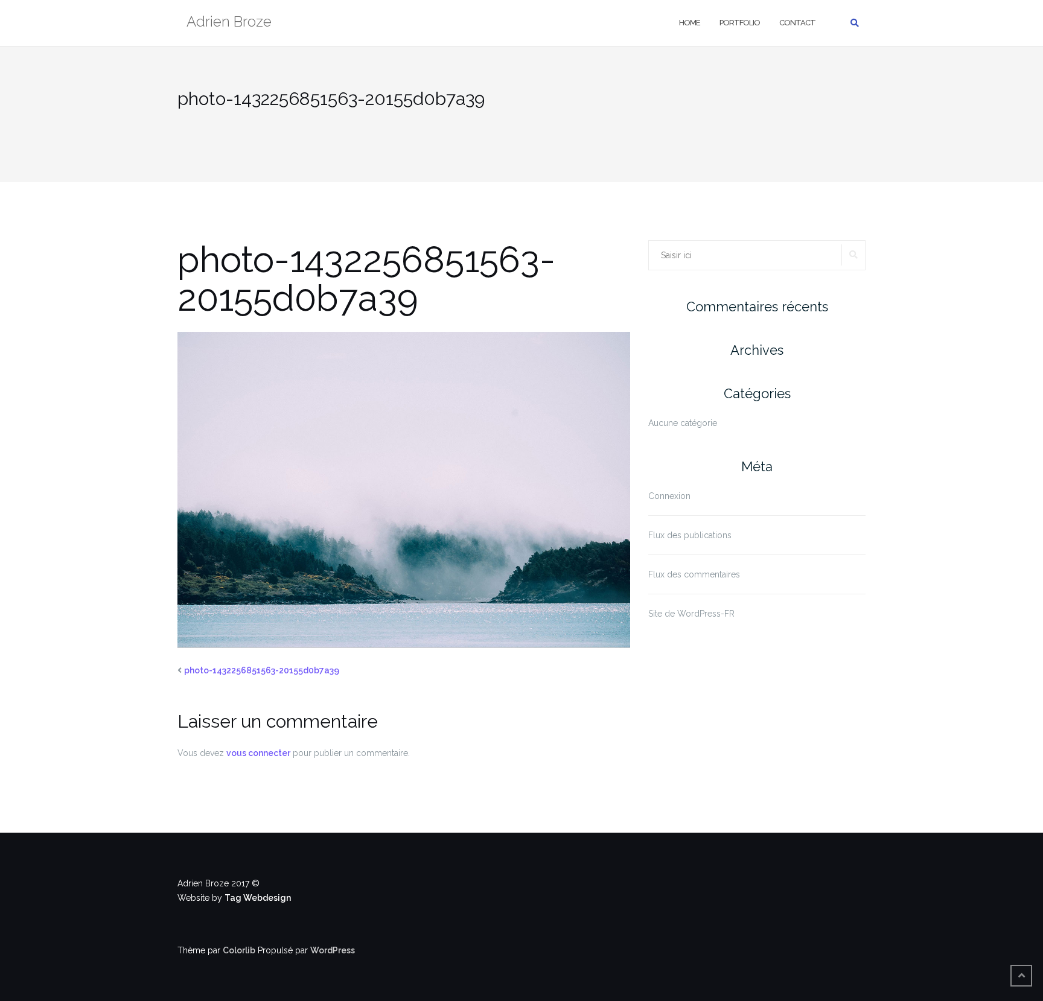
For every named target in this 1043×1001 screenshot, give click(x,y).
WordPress (332, 950)
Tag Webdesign (258, 898)
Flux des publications (690, 535)
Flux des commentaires (694, 574)
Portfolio (739, 22)
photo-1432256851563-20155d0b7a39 (261, 670)
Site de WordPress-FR (691, 613)
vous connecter (258, 753)
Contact (797, 22)
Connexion (669, 496)
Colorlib (239, 950)
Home (689, 22)
